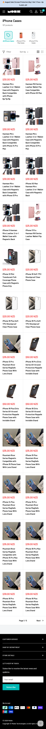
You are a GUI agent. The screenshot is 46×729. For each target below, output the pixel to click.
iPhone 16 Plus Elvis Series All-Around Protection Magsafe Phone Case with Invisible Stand (11, 414)
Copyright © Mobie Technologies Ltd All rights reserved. (23, 724)
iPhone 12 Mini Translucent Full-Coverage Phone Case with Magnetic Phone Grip (11, 280)
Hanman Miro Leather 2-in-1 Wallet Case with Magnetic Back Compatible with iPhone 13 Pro (11, 189)
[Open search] (31, 11)
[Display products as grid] (38, 52)
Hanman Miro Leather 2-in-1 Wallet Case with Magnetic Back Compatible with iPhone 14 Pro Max (11, 141)
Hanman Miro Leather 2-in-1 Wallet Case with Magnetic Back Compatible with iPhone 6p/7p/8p (11, 91)
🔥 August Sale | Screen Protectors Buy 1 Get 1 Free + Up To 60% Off (23, 3)
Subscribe (11, 687)
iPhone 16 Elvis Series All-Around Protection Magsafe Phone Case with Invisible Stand (34, 414)
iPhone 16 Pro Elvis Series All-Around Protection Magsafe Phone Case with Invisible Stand (34, 367)
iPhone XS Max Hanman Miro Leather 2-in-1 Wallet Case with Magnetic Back (34, 189)
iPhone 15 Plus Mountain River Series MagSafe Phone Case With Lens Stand (33, 461)
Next (39, 620)
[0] (41, 11)
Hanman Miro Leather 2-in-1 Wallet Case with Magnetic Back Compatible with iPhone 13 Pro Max (34, 141)
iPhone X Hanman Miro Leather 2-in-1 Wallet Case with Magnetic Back (11, 234)
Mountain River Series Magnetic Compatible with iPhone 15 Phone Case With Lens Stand (11, 461)
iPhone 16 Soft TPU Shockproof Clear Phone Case (33, 277)
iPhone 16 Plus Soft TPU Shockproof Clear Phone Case (10, 324)
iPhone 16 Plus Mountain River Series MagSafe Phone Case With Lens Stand (33, 604)
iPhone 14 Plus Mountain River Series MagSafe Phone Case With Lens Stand (10, 508)
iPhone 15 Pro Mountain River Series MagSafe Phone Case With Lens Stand (33, 508)
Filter (9, 52)
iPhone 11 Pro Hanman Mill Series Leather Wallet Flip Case (34, 234)
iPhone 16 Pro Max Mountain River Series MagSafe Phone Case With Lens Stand (33, 555)
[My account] (36, 11)
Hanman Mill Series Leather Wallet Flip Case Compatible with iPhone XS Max (34, 88)
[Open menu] (4, 12)
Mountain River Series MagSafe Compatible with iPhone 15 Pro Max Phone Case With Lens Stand (10, 556)
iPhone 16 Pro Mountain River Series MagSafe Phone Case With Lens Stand (10, 604)
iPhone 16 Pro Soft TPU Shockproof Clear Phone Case (33, 324)
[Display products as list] (42, 52)
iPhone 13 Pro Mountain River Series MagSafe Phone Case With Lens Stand (10, 367)
